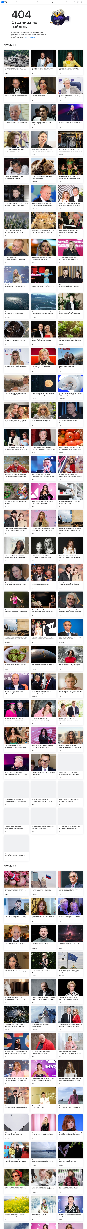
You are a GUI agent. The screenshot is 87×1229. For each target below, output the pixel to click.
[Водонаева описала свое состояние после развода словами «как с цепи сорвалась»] (43, 712)
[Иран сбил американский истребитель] (43, 1154)
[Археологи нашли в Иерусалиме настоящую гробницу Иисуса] (43, 225)
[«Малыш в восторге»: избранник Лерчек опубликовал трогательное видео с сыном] (43, 821)
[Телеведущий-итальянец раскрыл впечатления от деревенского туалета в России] (16, 983)
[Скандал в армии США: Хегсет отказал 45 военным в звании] (43, 983)
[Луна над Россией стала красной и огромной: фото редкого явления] (43, 387)
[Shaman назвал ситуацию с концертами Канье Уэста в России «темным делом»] (16, 766)
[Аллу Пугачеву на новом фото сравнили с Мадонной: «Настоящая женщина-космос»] (43, 414)
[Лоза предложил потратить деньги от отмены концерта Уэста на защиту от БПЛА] (16, 875)
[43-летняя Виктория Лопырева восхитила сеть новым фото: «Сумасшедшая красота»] (70, 821)
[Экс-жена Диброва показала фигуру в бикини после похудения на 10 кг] (70, 550)
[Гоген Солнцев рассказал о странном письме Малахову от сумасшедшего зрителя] (70, 170)
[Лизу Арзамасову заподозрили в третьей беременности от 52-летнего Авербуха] (16, 523)
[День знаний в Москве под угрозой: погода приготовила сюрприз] (43, 1100)
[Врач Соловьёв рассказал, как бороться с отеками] (70, 794)
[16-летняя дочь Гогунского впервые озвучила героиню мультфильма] (70, 766)
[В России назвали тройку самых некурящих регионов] (70, 956)
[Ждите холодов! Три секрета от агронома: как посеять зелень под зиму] (70, 333)
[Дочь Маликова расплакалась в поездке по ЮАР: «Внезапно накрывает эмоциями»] (16, 387)
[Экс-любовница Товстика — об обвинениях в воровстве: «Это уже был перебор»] (43, 604)
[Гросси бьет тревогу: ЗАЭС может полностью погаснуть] (70, 631)
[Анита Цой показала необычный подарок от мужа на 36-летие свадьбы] (70, 197)
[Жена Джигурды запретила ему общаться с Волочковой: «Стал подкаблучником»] (16, 414)
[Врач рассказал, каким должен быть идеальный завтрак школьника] (43, 929)
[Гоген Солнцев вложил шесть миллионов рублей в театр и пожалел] (70, 225)
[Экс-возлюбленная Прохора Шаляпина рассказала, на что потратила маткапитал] (70, 62)
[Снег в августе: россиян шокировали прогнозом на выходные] (16, 225)
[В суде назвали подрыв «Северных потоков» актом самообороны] (16, 306)
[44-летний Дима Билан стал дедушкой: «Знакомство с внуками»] (43, 116)
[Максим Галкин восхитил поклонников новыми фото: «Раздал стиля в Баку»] (16, 821)
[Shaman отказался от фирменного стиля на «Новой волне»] (70, 116)
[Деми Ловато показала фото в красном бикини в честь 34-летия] (70, 902)
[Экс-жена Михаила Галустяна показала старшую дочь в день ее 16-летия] (16, 550)
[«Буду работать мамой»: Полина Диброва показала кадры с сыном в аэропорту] (43, 1046)
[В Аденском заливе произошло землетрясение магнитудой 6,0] (70, 848)
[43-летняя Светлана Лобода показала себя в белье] (43, 252)
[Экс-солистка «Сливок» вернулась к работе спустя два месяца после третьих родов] (43, 902)
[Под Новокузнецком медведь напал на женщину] (43, 170)
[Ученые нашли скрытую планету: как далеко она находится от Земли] (43, 658)
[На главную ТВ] (5, 2)
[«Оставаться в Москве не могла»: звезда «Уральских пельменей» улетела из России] (16, 1181)
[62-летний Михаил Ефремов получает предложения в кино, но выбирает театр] (43, 441)
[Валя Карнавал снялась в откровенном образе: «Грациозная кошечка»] (43, 956)
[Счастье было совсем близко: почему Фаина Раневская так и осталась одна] (70, 929)
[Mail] (2, 2)
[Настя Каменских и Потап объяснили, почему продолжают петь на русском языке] (16, 739)
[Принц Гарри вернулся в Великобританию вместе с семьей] (70, 712)
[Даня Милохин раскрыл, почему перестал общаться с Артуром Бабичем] (70, 306)
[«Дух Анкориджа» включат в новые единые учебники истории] (43, 685)
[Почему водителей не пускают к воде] (16, 929)
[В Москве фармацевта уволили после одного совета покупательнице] (70, 496)
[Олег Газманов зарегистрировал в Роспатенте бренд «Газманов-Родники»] (43, 848)
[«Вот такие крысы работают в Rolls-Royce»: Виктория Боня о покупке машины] (43, 143)
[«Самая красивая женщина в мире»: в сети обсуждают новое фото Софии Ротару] (70, 468)
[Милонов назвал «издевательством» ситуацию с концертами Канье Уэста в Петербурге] (16, 252)
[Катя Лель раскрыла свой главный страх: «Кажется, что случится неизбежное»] (43, 875)
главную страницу (29, 37)
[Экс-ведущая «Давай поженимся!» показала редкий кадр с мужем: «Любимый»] (43, 333)
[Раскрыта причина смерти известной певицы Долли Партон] (43, 279)
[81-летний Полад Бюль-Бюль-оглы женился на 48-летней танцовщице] (70, 1018)
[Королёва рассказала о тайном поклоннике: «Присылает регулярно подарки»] (43, 496)
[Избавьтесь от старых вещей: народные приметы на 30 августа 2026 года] (70, 143)
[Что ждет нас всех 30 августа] (70, 1073)
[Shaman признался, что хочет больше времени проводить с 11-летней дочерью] (70, 89)
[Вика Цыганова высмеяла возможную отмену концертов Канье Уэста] (16, 279)
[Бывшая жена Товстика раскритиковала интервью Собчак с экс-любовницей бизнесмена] (16, 1100)
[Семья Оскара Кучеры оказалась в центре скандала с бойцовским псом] (16, 89)
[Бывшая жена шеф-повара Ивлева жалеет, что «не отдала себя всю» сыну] (43, 1127)
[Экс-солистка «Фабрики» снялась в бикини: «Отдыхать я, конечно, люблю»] (43, 523)
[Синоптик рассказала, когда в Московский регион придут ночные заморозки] (16, 1154)
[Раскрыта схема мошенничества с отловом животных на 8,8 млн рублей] (70, 523)
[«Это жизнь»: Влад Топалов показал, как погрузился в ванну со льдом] (43, 468)
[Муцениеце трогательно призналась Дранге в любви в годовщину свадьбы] (70, 279)
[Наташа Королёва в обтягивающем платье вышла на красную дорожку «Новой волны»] (43, 89)
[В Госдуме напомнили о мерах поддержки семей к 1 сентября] (16, 848)
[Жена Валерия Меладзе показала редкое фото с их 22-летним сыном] (70, 1154)
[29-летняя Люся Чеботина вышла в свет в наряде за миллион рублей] (43, 1208)
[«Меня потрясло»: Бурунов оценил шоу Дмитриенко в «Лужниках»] (16, 685)
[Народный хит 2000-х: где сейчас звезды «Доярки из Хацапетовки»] (70, 685)
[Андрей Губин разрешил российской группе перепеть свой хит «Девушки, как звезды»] (43, 794)
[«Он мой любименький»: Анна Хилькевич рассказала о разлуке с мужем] (43, 631)
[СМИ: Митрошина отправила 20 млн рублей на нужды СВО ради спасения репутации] (70, 1208)
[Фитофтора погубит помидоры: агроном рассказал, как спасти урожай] (70, 441)
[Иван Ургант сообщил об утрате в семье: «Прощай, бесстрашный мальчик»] (16, 1046)
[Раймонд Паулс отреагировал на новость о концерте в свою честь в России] (16, 116)
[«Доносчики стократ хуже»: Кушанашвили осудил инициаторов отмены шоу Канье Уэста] (16, 170)
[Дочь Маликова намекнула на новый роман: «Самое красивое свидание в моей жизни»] (16, 441)
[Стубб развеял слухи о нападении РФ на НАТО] (43, 766)
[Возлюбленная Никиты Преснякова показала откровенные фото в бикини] (70, 360)
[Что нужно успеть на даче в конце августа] (16, 496)
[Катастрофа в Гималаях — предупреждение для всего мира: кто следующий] (16, 62)
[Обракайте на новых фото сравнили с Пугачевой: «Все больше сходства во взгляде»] (43, 550)
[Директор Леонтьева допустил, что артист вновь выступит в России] (16, 956)
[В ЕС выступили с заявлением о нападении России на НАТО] (70, 1100)
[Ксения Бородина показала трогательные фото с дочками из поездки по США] (16, 794)
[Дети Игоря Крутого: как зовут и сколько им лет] (16, 1073)
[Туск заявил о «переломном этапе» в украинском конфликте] (43, 197)
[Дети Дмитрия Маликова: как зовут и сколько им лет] (16, 143)
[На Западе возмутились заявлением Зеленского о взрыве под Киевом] (43, 1073)
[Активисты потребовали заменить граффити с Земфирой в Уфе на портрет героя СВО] (16, 604)
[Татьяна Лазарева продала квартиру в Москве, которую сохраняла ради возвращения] (70, 1127)
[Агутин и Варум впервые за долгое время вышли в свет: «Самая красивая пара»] (16, 712)
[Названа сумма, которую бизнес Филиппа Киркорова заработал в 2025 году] (70, 604)
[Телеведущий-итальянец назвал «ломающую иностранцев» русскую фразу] (16, 902)
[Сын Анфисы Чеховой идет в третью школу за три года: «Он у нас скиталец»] (70, 1181)
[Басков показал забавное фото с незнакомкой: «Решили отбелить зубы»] (70, 875)
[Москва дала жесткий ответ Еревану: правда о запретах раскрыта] (43, 1018)
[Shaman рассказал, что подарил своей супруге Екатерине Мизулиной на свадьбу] (70, 1046)
